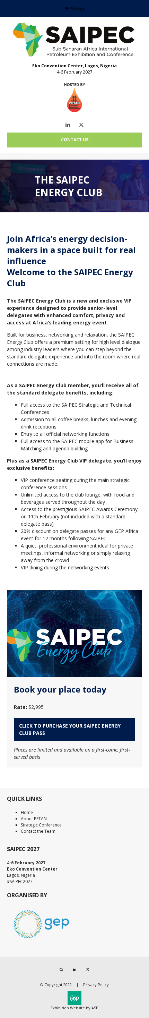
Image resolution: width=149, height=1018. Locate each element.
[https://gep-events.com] (41, 939)
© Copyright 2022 (56, 984)
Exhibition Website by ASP (74, 1007)
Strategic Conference (41, 825)
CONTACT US (74, 140)
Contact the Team (38, 831)
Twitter (81, 125)
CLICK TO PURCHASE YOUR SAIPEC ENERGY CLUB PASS (70, 729)
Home (27, 812)
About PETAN (34, 819)
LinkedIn (68, 125)
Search (61, 970)
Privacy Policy (96, 984)
